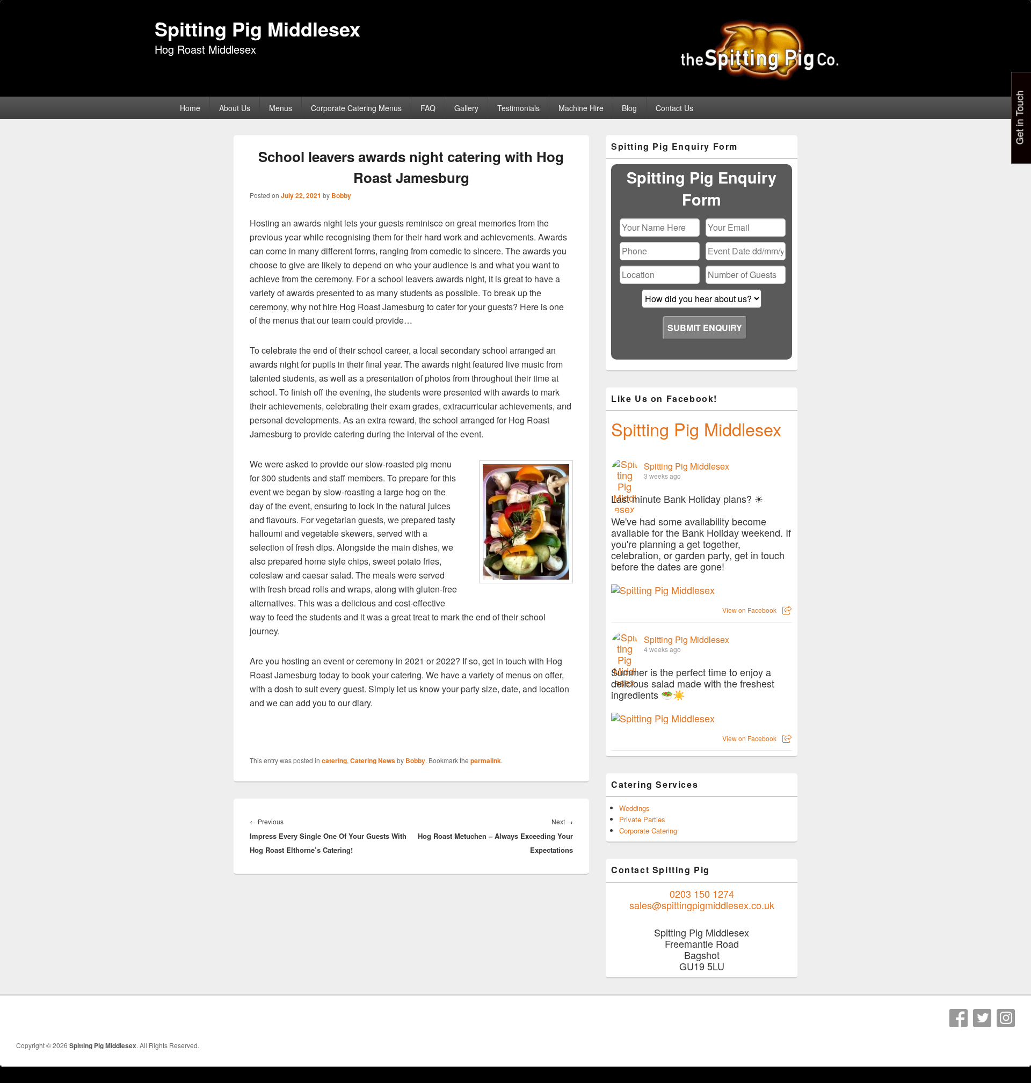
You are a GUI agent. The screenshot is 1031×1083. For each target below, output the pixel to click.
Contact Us (674, 108)
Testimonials (518, 108)
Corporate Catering (648, 830)
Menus (280, 108)
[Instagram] (1006, 1018)
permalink (485, 760)
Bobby (341, 195)
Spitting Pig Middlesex (257, 28)
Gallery (466, 108)
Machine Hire (581, 108)
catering (334, 760)
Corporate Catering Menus (356, 108)
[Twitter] (982, 1018)
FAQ (427, 108)
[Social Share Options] (787, 609)
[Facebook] (958, 1018)
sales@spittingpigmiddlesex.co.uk (701, 905)
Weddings (634, 808)
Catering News (372, 760)
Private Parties (642, 819)
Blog (629, 108)
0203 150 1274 (702, 894)
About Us (234, 108)
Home (190, 108)
